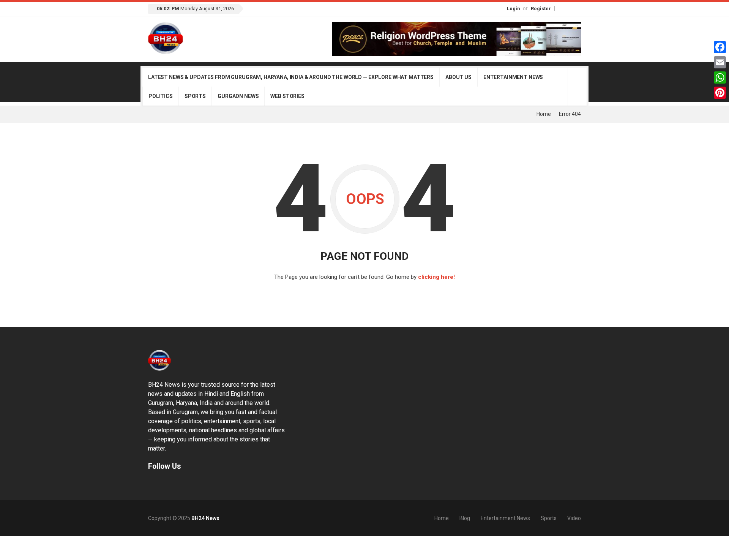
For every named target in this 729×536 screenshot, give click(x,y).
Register (541, 8)
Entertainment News (513, 77)
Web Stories (287, 96)
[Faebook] (151, 484)
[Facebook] (561, 8)
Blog (464, 518)
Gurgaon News (238, 96)
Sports (195, 96)
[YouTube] (577, 8)
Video (574, 518)
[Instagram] (569, 8)
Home (543, 114)
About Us (458, 77)
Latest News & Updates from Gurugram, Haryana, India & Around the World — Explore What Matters (291, 77)
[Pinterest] (719, 92)
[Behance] (161, 484)
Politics (160, 96)
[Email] (719, 62)
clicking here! (436, 277)
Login (513, 8)
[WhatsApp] (719, 77)
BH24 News (205, 518)
